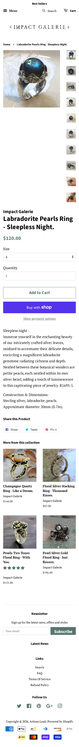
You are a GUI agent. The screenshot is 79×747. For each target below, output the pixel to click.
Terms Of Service (40, 679)
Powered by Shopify (60, 721)
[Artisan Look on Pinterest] (38, 707)
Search (39, 667)
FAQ (39, 673)
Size (6, 248)
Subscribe (63, 632)
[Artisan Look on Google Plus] (49, 707)
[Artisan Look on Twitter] (19, 707)
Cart (72, 11)
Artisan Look (37, 721)
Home (6, 44)
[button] (14, 567)
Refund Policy (40, 685)
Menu (12, 11)
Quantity (10, 267)
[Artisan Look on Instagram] (60, 707)
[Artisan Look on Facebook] (29, 707)
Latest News (39, 643)
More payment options (39, 318)
